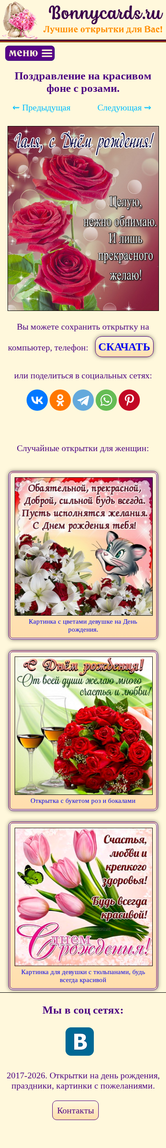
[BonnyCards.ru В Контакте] (80, 1041)
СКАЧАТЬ (124, 347)
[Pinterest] (129, 400)
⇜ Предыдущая (41, 107)
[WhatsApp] (106, 400)
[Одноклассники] (60, 400)
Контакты (75, 1110)
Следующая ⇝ (124, 107)
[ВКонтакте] (37, 400)
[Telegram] (83, 400)
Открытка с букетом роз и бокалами (83, 800)
